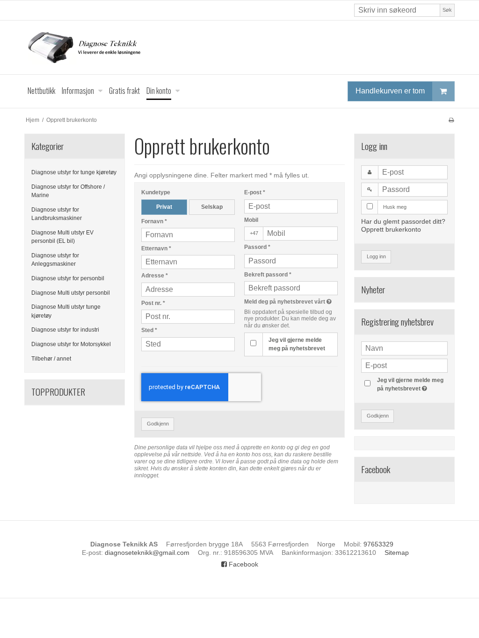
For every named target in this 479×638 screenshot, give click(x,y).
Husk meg (394, 207)
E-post (254, 192)
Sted (149, 330)
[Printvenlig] (451, 120)
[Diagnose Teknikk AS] (239, 47)
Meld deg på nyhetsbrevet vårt (291, 301)
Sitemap (397, 552)
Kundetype (155, 192)
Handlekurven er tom (390, 91)
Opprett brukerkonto (391, 229)
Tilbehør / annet (51, 358)
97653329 (378, 544)
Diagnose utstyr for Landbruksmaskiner (56, 213)
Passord (257, 247)
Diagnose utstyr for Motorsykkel (71, 344)
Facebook (242, 564)
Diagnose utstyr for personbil (67, 278)
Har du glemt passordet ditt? (403, 221)
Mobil (251, 220)
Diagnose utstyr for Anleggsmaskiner (55, 259)
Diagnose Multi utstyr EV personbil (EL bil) (62, 236)
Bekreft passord (267, 274)
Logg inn (376, 256)
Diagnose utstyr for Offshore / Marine (68, 191)
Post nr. (153, 303)
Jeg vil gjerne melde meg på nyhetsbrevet (297, 344)
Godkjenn (158, 423)
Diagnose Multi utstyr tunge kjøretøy (66, 311)
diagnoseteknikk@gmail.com (147, 552)
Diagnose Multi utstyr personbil (70, 293)
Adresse (154, 275)
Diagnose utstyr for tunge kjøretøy (73, 172)
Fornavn (154, 221)
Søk (447, 10)
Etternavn (156, 248)
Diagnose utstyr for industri (65, 329)
